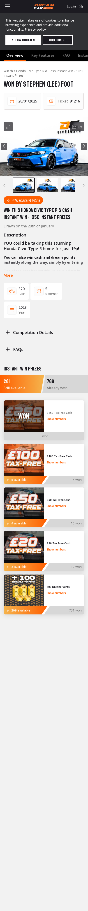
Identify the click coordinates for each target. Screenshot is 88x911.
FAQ (66, 55)
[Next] (84, 146)
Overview (14, 55)
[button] (44, 146)
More (8, 275)
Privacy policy (35, 29)
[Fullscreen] (8, 126)
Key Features (43, 55)
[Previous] (4, 146)
